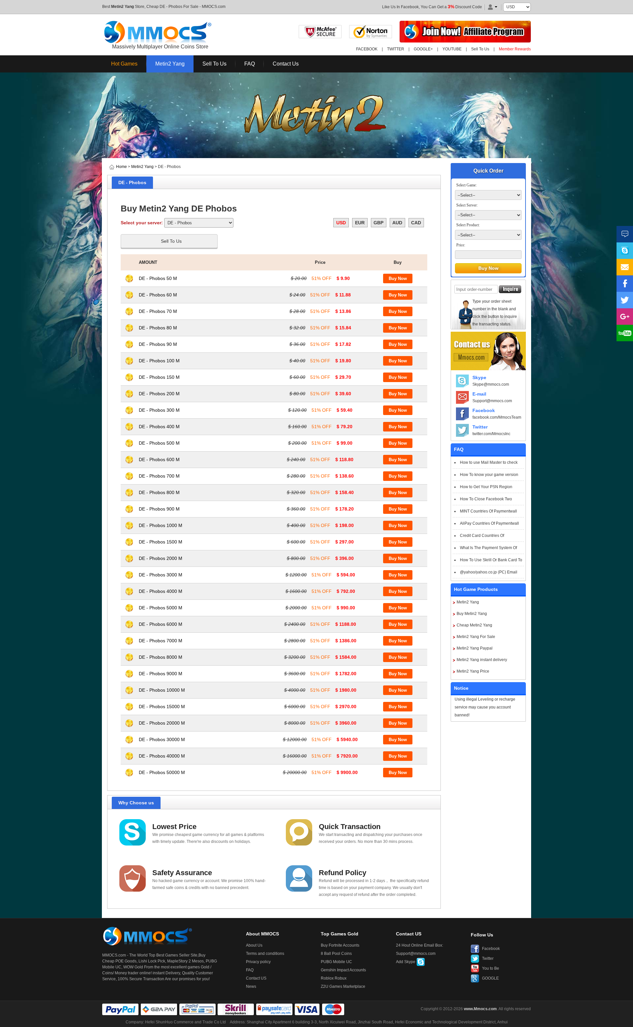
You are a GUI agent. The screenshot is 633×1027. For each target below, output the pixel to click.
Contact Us (286, 64)
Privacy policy (258, 961)
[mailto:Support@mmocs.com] (625, 267)
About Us (254, 945)
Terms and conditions (265, 953)
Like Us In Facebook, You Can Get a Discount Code (432, 7)
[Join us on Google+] (625, 316)
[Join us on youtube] (625, 333)
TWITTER (395, 49)
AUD (397, 222)
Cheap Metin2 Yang (474, 625)
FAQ (249, 64)
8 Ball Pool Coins (336, 953)
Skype (479, 377)
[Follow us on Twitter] (625, 300)
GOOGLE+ (423, 49)
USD (341, 222)
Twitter (480, 427)
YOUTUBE (452, 49)
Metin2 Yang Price (473, 671)
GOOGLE (490, 978)
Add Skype (406, 961)
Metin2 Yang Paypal (475, 648)
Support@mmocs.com (492, 401)
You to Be (490, 968)
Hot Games (124, 64)
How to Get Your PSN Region (486, 487)
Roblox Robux (334, 978)
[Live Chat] (625, 234)
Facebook (483, 410)
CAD (416, 222)
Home (121, 166)
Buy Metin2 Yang (472, 613)
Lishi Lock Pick (151, 961)
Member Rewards (515, 49)
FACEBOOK (366, 49)
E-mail (479, 394)
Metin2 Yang (122, 6)
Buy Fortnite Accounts (340, 945)
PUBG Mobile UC (336, 961)
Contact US (256, 978)
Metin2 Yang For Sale (476, 636)
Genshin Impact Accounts (343, 970)
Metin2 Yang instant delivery (482, 659)
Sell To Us (480, 49)
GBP (378, 222)
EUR (360, 222)
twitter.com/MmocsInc (491, 433)
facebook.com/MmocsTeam (496, 417)
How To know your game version (489, 474)
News (251, 986)
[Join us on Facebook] (625, 283)
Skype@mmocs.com (490, 384)
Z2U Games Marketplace (343, 986)
